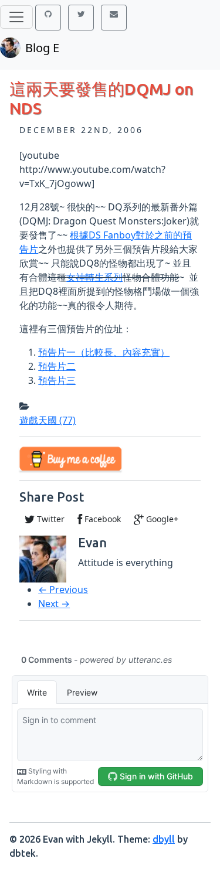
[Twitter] (81, 17)
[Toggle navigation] (16, 17)
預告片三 (57, 380)
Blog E (42, 48)
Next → (54, 603)
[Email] (114, 17)
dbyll (164, 839)
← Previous (63, 589)
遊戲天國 (47, 420)
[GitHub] (48, 17)
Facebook (101, 518)
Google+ (161, 518)
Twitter (50, 518)
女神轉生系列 (94, 277)
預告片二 (57, 366)
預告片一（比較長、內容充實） (104, 352)
